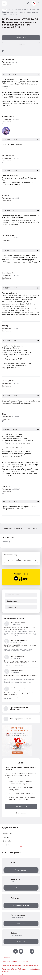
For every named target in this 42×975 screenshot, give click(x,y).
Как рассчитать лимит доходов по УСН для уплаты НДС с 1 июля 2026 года (19, 628)
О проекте (6, 958)
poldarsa (6, 486)
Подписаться (21, 870)
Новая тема (21, 38)
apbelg (5, 326)
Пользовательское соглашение (15, 962)
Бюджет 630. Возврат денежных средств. (13, 528)
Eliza (4, 414)
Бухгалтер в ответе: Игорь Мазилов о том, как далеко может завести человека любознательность (20, 662)
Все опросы (21, 813)
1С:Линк (5, 837)
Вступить (21, 924)
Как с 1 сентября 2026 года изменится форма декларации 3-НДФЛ (20, 646)
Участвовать (21, 888)
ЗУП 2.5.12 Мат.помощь (35, 528)
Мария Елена (8, 117)
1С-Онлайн (7, 841)
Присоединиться (21, 906)
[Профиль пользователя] (6, 131)
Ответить (21, 45)
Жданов (5, 195)
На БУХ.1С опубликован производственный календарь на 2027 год (19, 693)
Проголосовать (21, 807)
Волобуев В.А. (8, 59)
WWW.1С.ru (7, 834)
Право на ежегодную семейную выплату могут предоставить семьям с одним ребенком (20, 676)
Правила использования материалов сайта (20, 965)
